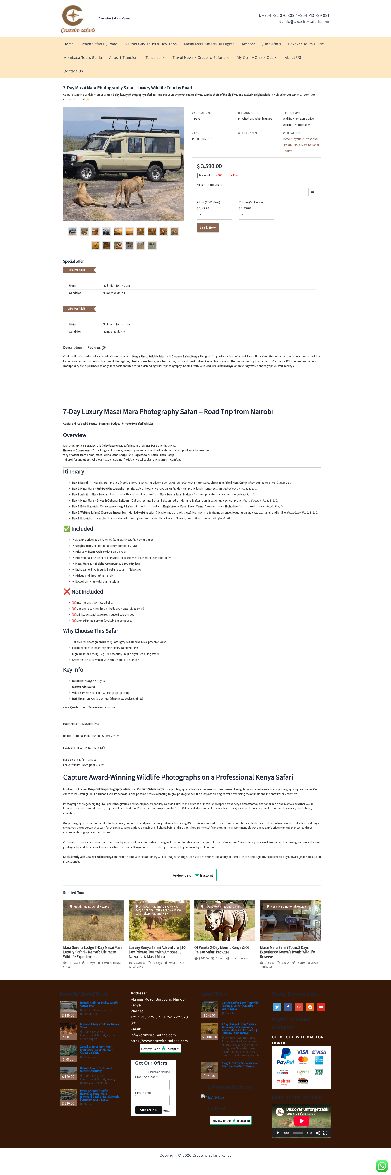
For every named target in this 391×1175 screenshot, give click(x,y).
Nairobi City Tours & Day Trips (151, 44)
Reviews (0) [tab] (96, 347)
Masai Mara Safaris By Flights (209, 44)
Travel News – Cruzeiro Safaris (198, 57)
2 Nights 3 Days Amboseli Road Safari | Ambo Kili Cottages (240, 1064)
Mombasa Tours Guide (82, 57)
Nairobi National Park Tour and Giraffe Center (91, 736)
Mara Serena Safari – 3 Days (79, 759)
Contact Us (73, 71)
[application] (301, 1121)
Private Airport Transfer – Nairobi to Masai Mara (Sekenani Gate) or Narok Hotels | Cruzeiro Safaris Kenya (99, 1095)
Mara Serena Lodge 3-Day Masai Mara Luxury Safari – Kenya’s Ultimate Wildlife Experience (92, 952)
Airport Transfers (123, 57)
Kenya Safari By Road (99, 44)
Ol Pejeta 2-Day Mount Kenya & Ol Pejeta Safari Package (221, 949)
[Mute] (318, 1133)
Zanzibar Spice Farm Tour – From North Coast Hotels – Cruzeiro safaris (97, 1049)
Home (68, 44)
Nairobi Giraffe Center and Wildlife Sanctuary (96, 1069)
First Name (143, 1092)
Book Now (208, 228)
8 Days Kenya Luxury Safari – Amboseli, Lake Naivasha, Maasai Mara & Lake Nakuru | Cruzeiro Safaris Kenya (239, 1028)
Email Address (146, 1077)
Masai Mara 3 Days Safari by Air (81, 724)
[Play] (278, 1133)
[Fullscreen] (325, 1133)
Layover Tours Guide (306, 44)
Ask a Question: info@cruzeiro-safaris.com (89, 707)
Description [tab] (72, 347)
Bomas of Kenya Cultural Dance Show (99, 1025)
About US (293, 57)
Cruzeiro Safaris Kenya (114, 18)
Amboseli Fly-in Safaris (261, 44)
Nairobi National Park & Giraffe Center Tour (99, 1004)
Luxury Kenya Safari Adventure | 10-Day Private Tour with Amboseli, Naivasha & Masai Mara (157, 952)
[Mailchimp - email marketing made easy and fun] (166, 1114)
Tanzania (153, 57)
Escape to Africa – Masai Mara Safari (85, 747)
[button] (163, 57)
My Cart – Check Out (255, 57)
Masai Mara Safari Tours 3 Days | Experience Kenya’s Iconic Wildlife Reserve (287, 952)
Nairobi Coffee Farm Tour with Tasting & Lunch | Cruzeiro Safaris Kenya (240, 1006)
